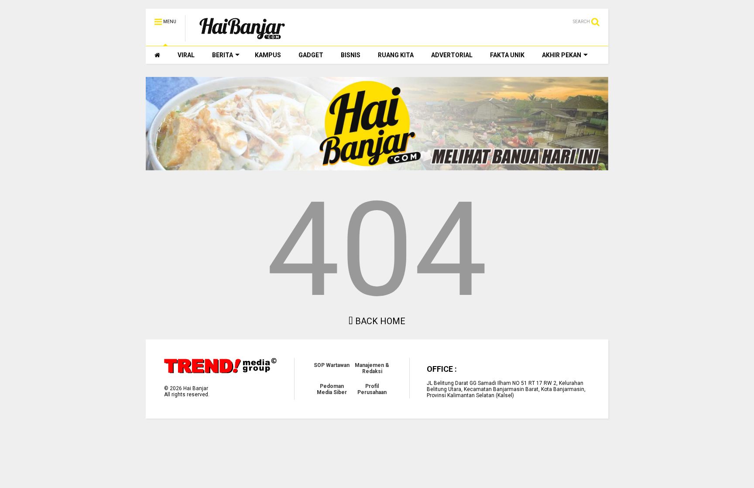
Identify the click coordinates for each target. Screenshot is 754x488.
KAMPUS (268, 55)
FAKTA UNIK (507, 55)
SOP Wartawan (332, 365)
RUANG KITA (396, 55)
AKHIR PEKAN (561, 55)
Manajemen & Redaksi (372, 368)
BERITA (222, 55)
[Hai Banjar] (242, 37)
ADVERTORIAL (452, 55)
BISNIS (350, 55)
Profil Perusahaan (372, 389)
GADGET (310, 55)
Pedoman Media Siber (332, 389)
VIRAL (186, 55)
